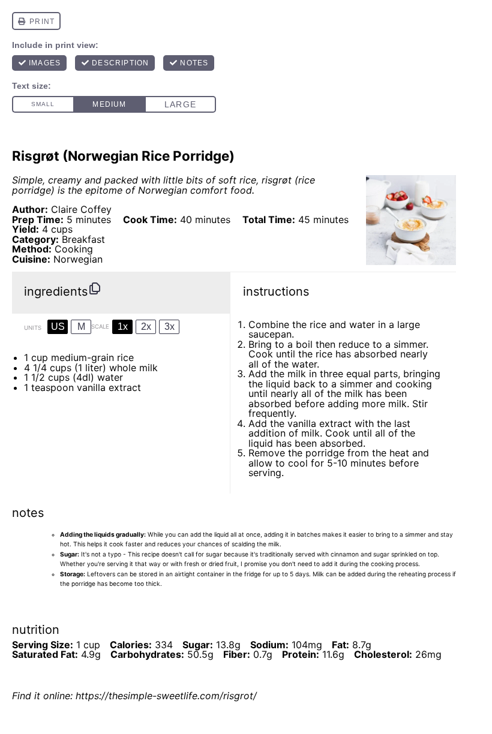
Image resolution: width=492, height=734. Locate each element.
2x (146, 326)
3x (169, 326)
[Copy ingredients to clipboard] (95, 288)
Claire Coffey (81, 209)
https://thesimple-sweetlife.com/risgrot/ (166, 696)
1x (123, 326)
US (58, 326)
